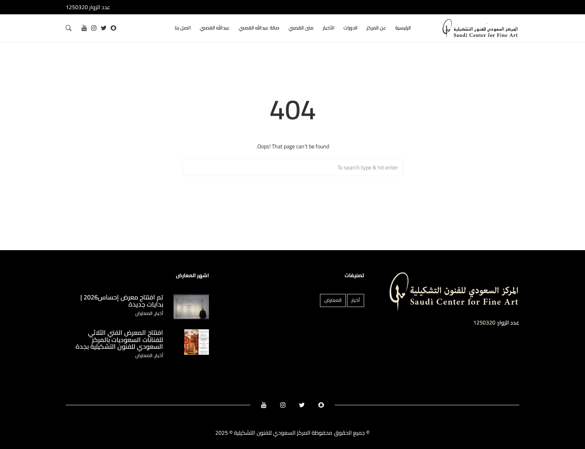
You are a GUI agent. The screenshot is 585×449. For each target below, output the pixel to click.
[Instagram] (94, 28)
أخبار (355, 300)
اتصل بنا (183, 27)
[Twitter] (104, 28)
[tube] (84, 28)
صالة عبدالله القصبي (259, 27)
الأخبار (328, 27)
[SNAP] (113, 28)
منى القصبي (301, 27)
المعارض (332, 300)
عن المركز (376, 27)
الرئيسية (403, 27)
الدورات (350, 27)
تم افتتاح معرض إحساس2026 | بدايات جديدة (121, 300)
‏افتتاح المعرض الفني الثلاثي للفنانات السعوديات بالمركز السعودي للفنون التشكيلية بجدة (119, 339)
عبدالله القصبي (215, 27)
